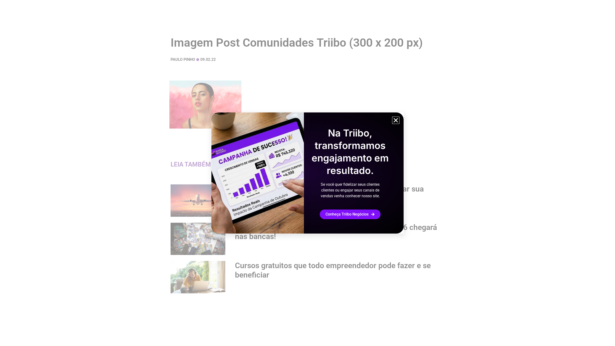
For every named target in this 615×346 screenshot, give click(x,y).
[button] (396, 120)
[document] (307, 173)
